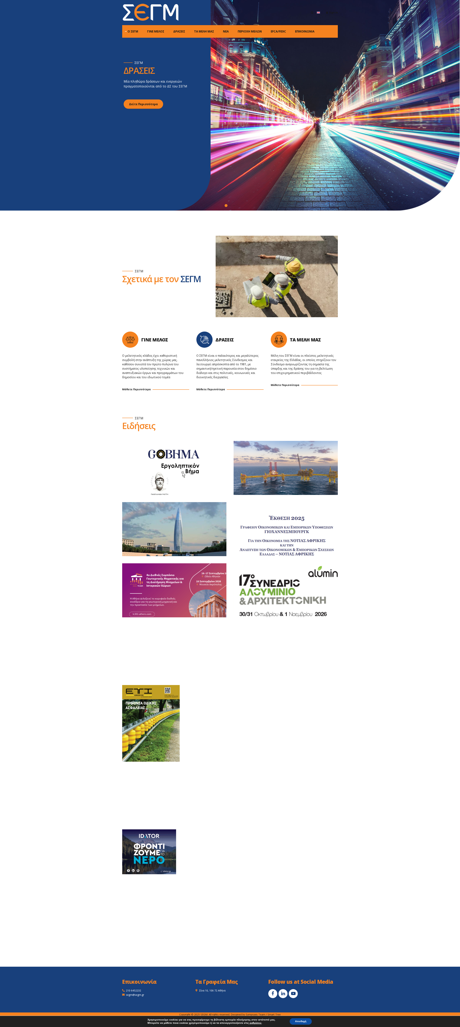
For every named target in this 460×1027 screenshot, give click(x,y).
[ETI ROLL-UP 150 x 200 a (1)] (151, 723)
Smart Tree (274, 1014)
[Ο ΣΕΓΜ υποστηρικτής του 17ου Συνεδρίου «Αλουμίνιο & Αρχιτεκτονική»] (289, 594)
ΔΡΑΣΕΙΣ (179, 31)
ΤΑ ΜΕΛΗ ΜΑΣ (204, 31)
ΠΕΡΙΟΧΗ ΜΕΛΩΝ (250, 31)
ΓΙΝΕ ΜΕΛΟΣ (155, 31)
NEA (226, 31)
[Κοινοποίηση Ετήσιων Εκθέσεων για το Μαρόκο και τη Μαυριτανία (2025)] (178, 532)
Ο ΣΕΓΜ (133, 31)
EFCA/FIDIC (278, 31)
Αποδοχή (300, 1021)
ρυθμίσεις (255, 1023)
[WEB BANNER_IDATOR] (149, 851)
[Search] (312, 12)
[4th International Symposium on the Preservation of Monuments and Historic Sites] (178, 594)
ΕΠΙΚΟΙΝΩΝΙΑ (304, 31)
